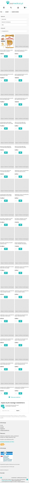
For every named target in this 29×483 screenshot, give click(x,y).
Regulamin (2, 428)
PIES (1, 12)
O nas (1, 425)
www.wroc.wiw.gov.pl (4, 470)
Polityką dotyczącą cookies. (7, 480)
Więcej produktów (15, 397)
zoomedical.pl (13, 477)
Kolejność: (3, 28)
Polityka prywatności (4, 430)
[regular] (6, 56)
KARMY (7, 12)
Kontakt (2, 427)
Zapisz (17, 410)
